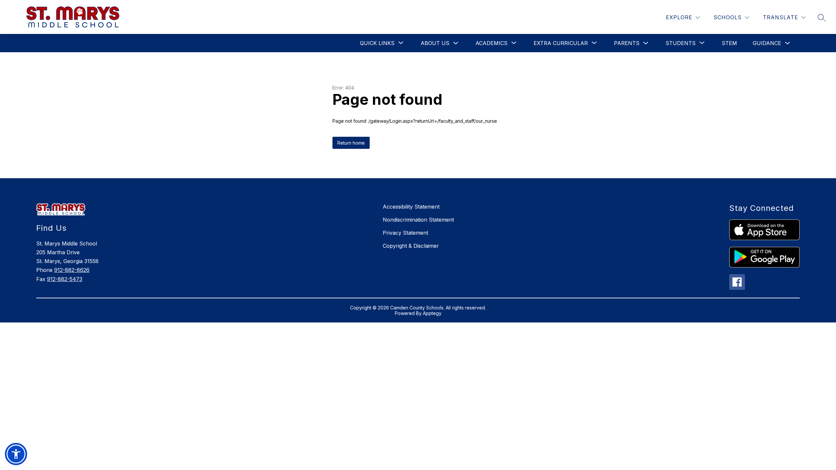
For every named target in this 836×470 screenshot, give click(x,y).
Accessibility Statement (411, 206)
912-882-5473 (64, 279)
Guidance (767, 43)
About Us (435, 43)
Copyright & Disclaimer (411, 246)
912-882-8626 (71, 270)
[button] (16, 454)
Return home (351, 143)
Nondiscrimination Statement (418, 219)
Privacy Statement (405, 232)
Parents (626, 43)
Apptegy (432, 313)
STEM (729, 43)
